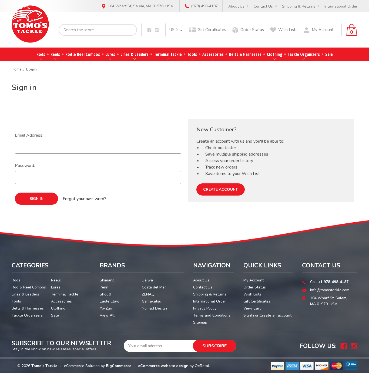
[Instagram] (157, 30)
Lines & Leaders (134, 54)
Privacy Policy (204, 308)
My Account (323, 29)
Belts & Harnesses (245, 54)
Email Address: (29, 135)
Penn (104, 287)
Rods (40, 54)
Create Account (220, 189)
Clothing (274, 54)
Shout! (105, 294)
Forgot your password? (84, 199)
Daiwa (147, 280)
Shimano (107, 280)
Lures (110, 54)
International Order (340, 6)
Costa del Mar (154, 287)
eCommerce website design (163, 365)
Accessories (213, 54)
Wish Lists (287, 29)
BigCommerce (118, 365)
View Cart (252, 308)
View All (107, 315)
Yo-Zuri (106, 308)
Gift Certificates (211, 29)
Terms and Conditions (211, 315)
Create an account (275, 315)
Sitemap (200, 322)
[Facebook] (149, 30)
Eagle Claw (109, 301)
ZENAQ (148, 294)
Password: (25, 166)
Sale (329, 54)
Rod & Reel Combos (82, 54)
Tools (192, 54)
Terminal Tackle (168, 54)
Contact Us (263, 6)
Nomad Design (154, 308)
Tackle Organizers (304, 54)
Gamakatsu (151, 301)
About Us (236, 6)
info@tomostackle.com (329, 290)
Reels (55, 54)
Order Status (252, 29)
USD (174, 29)
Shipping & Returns (298, 6)
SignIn (248, 315)
